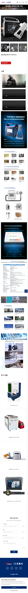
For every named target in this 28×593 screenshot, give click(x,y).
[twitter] (20, 568)
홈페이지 (5, 8)
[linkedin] (7, 568)
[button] (2, 28)
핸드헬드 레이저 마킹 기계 (21, 8)
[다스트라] (6, 2)
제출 (14, 551)
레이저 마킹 (12, 8)
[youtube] (16, 568)
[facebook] (11, 568)
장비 (8, 8)
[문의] (26, 291)
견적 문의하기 (5, 63)
